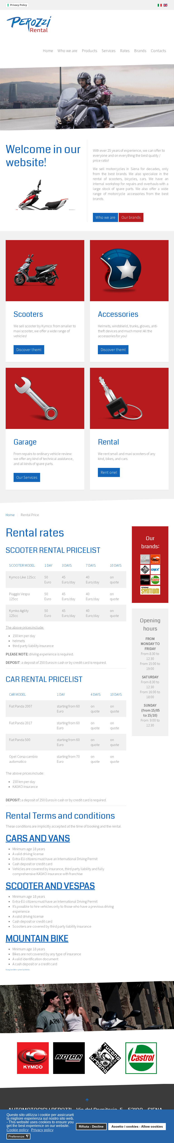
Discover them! (28, 349)
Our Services (26, 477)
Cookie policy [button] (18, 1130)
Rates (125, 50)
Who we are (67, 50)
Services (109, 50)
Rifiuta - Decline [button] (91, 1126)
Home (48, 50)
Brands (140, 50)
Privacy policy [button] (42, 1130)
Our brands (131, 217)
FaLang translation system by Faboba (17, 969)
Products (89, 50)
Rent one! (109, 472)
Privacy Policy (18, 5)
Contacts (158, 50)
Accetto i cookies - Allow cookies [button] (137, 1126)
